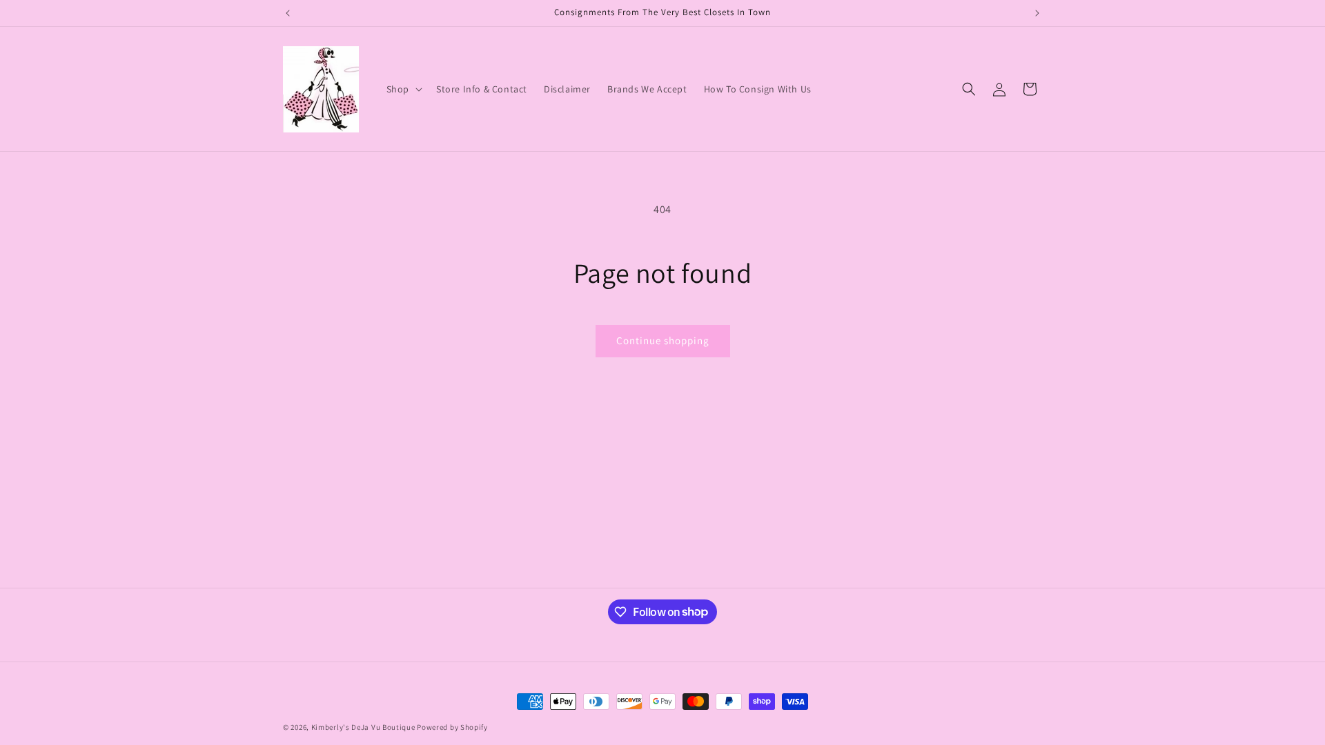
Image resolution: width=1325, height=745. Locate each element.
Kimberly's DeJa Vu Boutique (363, 727)
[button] (403, 88)
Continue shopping (662, 340)
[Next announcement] (1037, 13)
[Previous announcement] (288, 13)
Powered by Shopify (452, 727)
